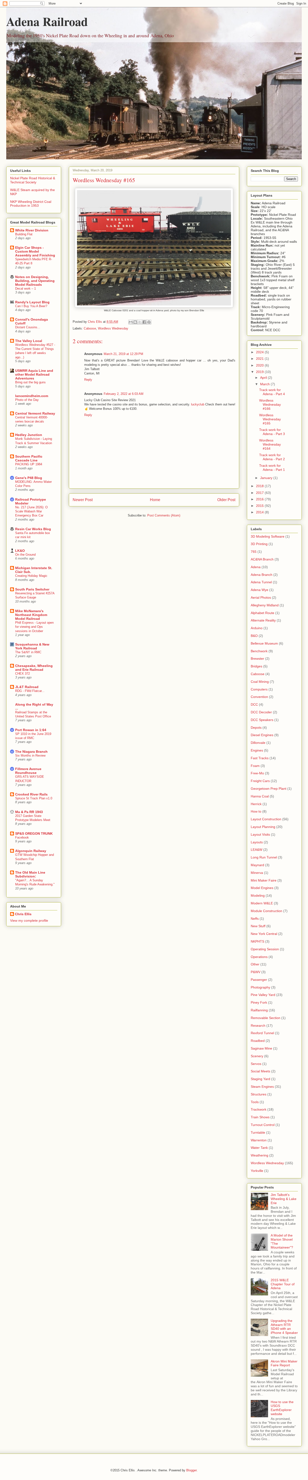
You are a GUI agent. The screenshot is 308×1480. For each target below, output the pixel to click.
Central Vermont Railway (35, 413)
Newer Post (83, 500)
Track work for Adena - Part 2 (272, 457)
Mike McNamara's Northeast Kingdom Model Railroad (31, 615)
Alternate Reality (263, 620)
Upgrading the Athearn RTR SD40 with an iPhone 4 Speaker (284, 1327)
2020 (260, 365)
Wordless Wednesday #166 (270, 404)
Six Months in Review (30, 755)
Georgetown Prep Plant (268, 788)
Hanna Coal (260, 796)
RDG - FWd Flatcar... (30, 691)
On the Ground (25, 554)
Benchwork (259, 651)
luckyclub (197, 404)
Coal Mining (260, 682)
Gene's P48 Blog (28, 478)
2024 (260, 352)
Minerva (257, 873)
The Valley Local (28, 341)
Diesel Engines (262, 735)
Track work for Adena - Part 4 (272, 392)
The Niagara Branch (31, 751)
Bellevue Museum (264, 643)
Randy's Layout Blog (32, 302)
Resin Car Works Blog (33, 529)
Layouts (257, 842)
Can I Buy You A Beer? (31, 306)
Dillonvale (258, 743)
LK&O (20, 551)
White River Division (31, 230)
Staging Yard (260, 1079)
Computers (259, 689)
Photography (260, 987)
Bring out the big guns (30, 382)
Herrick (256, 804)
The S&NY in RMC (28, 652)
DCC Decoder (261, 712)
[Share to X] (139, 322)
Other (255, 964)
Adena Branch (261, 575)
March (265, 384)
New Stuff (258, 926)
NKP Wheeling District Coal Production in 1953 (30, 204)
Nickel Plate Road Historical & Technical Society (32, 180)
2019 (260, 372)
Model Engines (262, 888)
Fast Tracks (260, 758)
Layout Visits (260, 834)
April (264, 377)
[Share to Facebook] (144, 322)
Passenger (259, 980)
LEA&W (256, 850)
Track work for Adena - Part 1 (272, 468)
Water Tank (259, 1148)
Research (258, 1025)
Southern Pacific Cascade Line (28, 458)
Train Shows (260, 1117)
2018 (260, 486)
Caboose (90, 328)
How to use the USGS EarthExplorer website (282, 1408)
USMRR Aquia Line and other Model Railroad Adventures (34, 374)
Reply (88, 379)
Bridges (256, 666)
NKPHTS (257, 941)
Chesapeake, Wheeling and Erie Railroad (34, 668)
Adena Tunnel (261, 582)
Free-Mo (257, 773)
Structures (258, 1094)
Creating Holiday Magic (31, 576)
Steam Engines (262, 1086)
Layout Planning (263, 827)
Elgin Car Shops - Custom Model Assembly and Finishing (35, 251)
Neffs (255, 918)
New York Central (264, 934)
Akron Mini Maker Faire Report (284, 1363)
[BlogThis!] (135, 322)
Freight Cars (260, 781)
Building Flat (23, 234)
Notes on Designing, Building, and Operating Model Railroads (35, 280)
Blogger (191, 1470)
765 (254, 551)
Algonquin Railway (30, 851)
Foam (255, 766)
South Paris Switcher (32, 589)
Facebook (22, 837)
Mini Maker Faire (263, 880)
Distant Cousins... (27, 327)
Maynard (257, 865)
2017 (260, 493)
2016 (260, 499)
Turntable (258, 1132)
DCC (254, 704)
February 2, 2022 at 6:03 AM (123, 394)
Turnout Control (263, 1125)
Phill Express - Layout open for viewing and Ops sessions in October (34, 627)
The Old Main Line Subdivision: (30, 874)
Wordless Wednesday (113, 328)
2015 (260, 506)
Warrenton (259, 1140)
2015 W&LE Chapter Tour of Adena (283, 1284)
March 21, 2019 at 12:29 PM (123, 354)
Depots (256, 727)
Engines (257, 750)
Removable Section (265, 1018)
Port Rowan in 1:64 (30, 730)
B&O (254, 636)
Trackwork (258, 1109)
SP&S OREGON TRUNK (34, 833)
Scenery (257, 1056)
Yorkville (257, 1171)
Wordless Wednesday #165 (270, 419)
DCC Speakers (262, 720)
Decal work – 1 (25, 288)
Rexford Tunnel (262, 1033)
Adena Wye (259, 590)
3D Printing (259, 544)
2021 (260, 359)
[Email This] (130, 322)
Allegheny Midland (265, 605)
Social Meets (260, 1071)
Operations (259, 957)
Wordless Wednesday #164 (270, 444)
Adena (256, 567)
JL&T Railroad (26, 687)
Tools (255, 1102)
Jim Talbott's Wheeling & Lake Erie (283, 1199)
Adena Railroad (47, 21)
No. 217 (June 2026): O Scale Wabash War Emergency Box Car (31, 511)
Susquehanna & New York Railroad (32, 646)
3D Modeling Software (267, 536)
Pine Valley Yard (263, 995)
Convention (259, 697)
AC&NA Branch (262, 559)
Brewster (257, 658)
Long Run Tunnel (264, 857)
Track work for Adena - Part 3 (272, 432)
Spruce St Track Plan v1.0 (33, 798)
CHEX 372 (22, 673)
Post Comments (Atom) (163, 515)
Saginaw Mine (261, 1048)
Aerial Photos (261, 597)
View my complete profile (29, 920)
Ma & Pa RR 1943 (29, 812)
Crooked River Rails (31, 794)
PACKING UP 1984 (28, 464)
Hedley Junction (28, 435)
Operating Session (265, 949)
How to (256, 811)
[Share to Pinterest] (149, 322)
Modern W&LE (262, 903)
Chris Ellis (23, 914)
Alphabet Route (262, 613)
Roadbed (258, 1041)
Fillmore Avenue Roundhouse (28, 771)
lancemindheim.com (31, 396)
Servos (256, 1064)
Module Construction (266, 911)
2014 (260, 512)
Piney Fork (259, 1002)
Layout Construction (266, 819)
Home (155, 500)
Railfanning (259, 1010)
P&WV (255, 972)
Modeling (258, 895)
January (266, 478)
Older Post (226, 500)
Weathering (259, 1155)
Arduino (257, 628)
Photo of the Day (27, 400)
